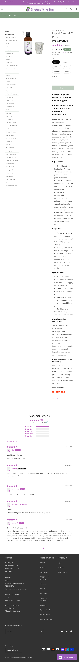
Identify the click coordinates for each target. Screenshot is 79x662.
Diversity (43, 605)
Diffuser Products (11, 94)
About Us (43, 567)
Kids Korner (9, 116)
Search (42, 563)
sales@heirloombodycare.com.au (14, 583)
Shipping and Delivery (44, 578)
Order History (62, 572)
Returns (42, 588)
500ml (57, 67)
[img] (12, 447)
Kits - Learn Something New (11, 121)
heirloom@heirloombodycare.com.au (16, 589)
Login (59, 563)
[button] (2, 8)
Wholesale (43, 584)
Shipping (63, 52)
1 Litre (67, 67)
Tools (7, 182)
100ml (66, 62)
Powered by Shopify (26, 657)
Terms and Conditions (44, 599)
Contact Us (44, 572)
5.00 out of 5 (45, 420)
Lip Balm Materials (11, 126)
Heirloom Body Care (15, 657)
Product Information (47, 619)
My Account (61, 567)
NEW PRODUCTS (11, 37)
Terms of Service (45, 610)
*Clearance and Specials (10, 48)
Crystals (8, 91)
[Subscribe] (41, 631)
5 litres (58, 71)
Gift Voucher (10, 110)
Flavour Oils (9, 100)
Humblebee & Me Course (11, 79)
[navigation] (12, 215)
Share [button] (57, 398)
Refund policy (45, 614)
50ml (57, 62)
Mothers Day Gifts (11, 185)
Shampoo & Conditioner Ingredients (9, 173)
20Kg (68, 71)
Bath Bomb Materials (9, 54)
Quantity (55, 76)
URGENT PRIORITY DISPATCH (11, 42)
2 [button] (38, 548)
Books (8, 59)
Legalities (43, 593)
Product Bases (10, 163)
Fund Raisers (10, 107)
